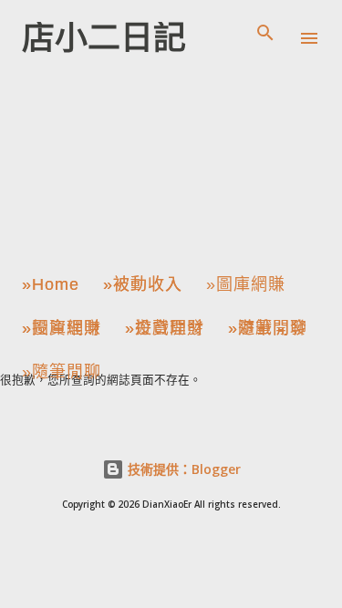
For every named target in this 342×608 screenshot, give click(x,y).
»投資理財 (61, 328)
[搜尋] (265, 33)
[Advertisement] (133, 158)
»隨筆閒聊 (267, 328)
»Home (50, 284)
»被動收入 (142, 284)
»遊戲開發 (164, 328)
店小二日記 (104, 38)
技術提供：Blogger (182, 469)
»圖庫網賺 (245, 284)
